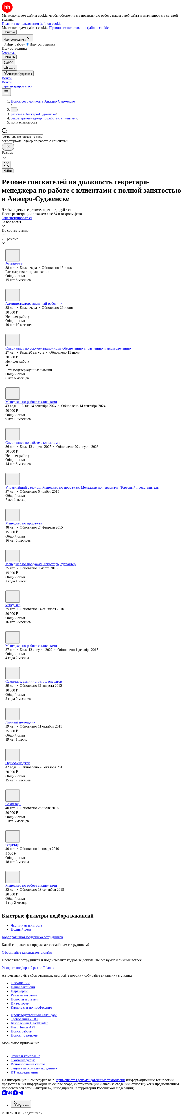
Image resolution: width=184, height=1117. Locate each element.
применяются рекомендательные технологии (90, 1080)
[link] (9, 68)
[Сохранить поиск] (6, 164)
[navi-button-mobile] (6, 92)
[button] (7, 78)
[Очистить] (8, 147)
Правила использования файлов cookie (79, 28)
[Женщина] (12, 255)
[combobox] (22, 136)
